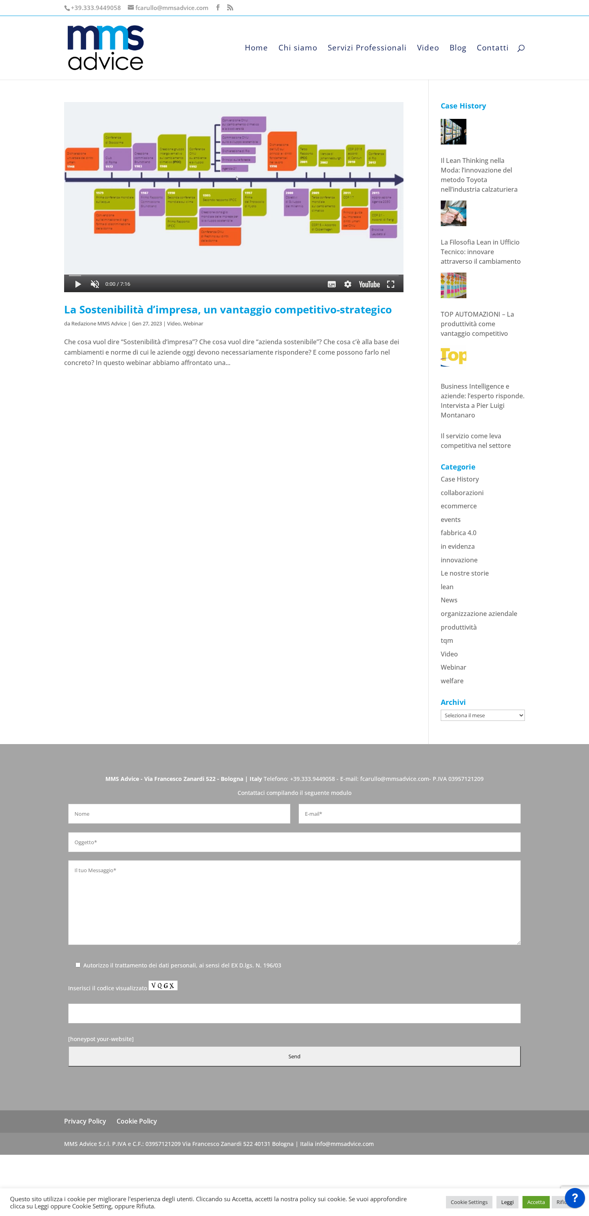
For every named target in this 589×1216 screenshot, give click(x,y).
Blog (458, 49)
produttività (459, 675)
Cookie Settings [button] (469, 1202)
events (451, 567)
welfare (452, 728)
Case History (460, 527)
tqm (447, 688)
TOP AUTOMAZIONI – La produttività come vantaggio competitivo (477, 281)
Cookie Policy (137, 1169)
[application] (575, 1200)
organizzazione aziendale (479, 661)
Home (256, 49)
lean (447, 634)
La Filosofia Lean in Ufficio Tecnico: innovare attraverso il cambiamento (481, 209)
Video (428, 49)
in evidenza (458, 594)
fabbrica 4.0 (458, 580)
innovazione (459, 608)
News (449, 648)
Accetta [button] (536, 1202)
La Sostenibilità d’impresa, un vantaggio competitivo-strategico (228, 309)
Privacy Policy (85, 1169)
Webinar (193, 323)
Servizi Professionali (367, 49)
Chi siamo (297, 49)
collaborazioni (462, 540)
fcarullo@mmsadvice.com (394, 827)
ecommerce (459, 554)
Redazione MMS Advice (99, 323)
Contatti (493, 49)
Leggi (507, 1202)
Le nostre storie (465, 621)
